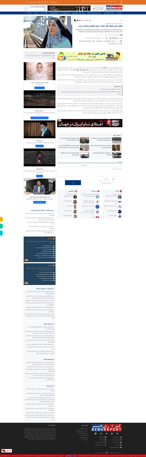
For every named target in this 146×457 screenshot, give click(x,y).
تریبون (93, 217)
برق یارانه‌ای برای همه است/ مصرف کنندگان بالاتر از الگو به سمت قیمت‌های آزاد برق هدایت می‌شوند (95, 1)
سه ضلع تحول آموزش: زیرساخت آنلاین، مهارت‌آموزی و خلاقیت (39, 307)
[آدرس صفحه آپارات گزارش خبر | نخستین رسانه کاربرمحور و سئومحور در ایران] (95, 433)
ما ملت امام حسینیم (39, 88)
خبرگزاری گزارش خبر (107, 41)
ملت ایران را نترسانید (39, 111)
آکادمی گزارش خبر (66, 13)
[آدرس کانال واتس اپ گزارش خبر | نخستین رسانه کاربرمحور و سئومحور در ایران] (101, 433)
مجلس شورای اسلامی (112, 43)
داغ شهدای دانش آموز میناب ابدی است (39, 82)
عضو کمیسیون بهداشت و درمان (85, 41)
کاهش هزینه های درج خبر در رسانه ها (45, 257)
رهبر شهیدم (39, 176)
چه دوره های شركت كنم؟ (39, 202)
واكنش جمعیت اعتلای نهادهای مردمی (39, 118)
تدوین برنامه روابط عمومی (78, 13)
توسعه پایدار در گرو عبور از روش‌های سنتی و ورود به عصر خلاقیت (39, 300)
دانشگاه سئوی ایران (113, 215)
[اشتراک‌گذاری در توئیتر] (113, 38)
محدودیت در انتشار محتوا (48, 280)
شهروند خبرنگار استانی (109, 13)
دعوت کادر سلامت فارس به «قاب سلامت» (110, 89)
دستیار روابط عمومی (54, 13)
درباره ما (36, 13)
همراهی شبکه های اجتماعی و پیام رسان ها (44, 247)
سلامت (93, 41)
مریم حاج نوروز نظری (67, 201)
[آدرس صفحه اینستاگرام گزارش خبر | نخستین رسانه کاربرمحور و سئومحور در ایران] (117, 433)
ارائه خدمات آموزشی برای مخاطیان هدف (45, 253)
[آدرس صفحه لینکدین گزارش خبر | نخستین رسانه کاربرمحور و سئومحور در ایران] (112, 433)
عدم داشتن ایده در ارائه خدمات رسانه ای (45, 276)
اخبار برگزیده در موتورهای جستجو (44, 289)
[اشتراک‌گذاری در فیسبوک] (115, 38)
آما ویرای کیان (96, 452)
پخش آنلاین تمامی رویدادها (47, 251)
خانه (121, 20)
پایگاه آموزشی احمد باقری (111, 196)
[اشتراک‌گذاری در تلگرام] (110, 38)
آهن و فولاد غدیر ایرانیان (89, 210)
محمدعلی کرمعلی (68, 210)
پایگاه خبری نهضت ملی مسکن (110, 206)
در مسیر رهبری (39, 146)
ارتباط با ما (29, 13)
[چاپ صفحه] (77, 20)
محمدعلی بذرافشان (68, 196)
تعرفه (113, 41)
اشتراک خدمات (44, 13)
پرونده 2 (1, 226)
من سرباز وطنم (39, 141)
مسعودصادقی (69, 206)
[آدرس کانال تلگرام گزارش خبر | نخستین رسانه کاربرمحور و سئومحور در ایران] (106, 433)
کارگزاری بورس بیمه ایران (89, 196)
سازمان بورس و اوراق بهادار (88, 201)
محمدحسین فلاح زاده (67, 215)
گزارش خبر (118, 13)
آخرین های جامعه (48, 324)
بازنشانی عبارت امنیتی (106, 183)
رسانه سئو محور (99, 41)
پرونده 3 (1, 233)
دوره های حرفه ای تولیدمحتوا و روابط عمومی (39, 197)
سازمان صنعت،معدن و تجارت (88, 206)
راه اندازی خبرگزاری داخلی (48, 246)
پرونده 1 (1, 219)
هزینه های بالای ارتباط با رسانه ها (46, 272)
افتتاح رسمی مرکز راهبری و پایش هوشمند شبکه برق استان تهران (39, 413)
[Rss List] (31, 2)
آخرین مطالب (49, 386)
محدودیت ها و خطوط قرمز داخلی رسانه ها (44, 274)
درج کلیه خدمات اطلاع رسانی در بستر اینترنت (44, 255)
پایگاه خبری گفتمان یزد (112, 210)
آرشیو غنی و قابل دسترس (48, 249)
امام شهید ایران (39, 169)
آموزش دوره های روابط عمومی (94, 13)
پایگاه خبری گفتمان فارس (113, 35)
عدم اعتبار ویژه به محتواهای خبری (46, 278)
